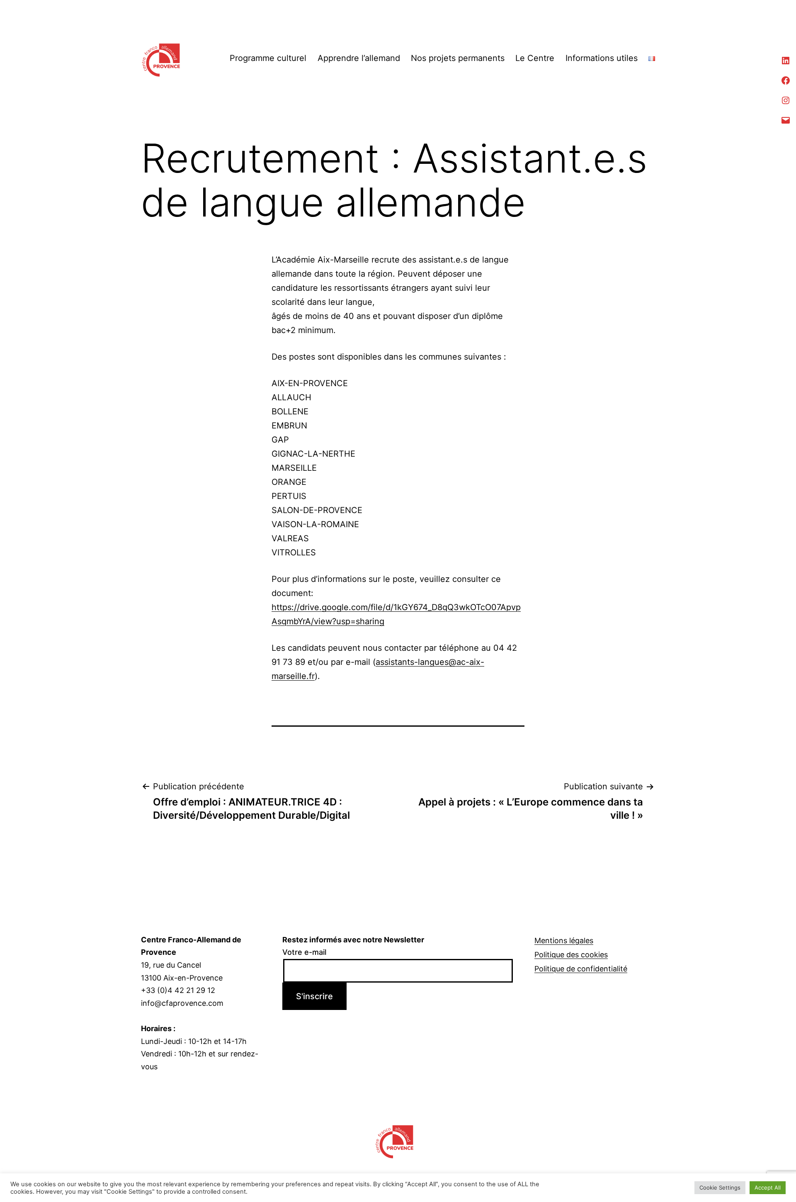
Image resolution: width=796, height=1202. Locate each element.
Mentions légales (563, 940)
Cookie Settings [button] (719, 1187)
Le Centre (534, 58)
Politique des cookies (571, 954)
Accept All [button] (768, 1187)
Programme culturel (268, 58)
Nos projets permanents (458, 58)
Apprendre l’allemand (359, 58)
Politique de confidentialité (580, 968)
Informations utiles (601, 58)
